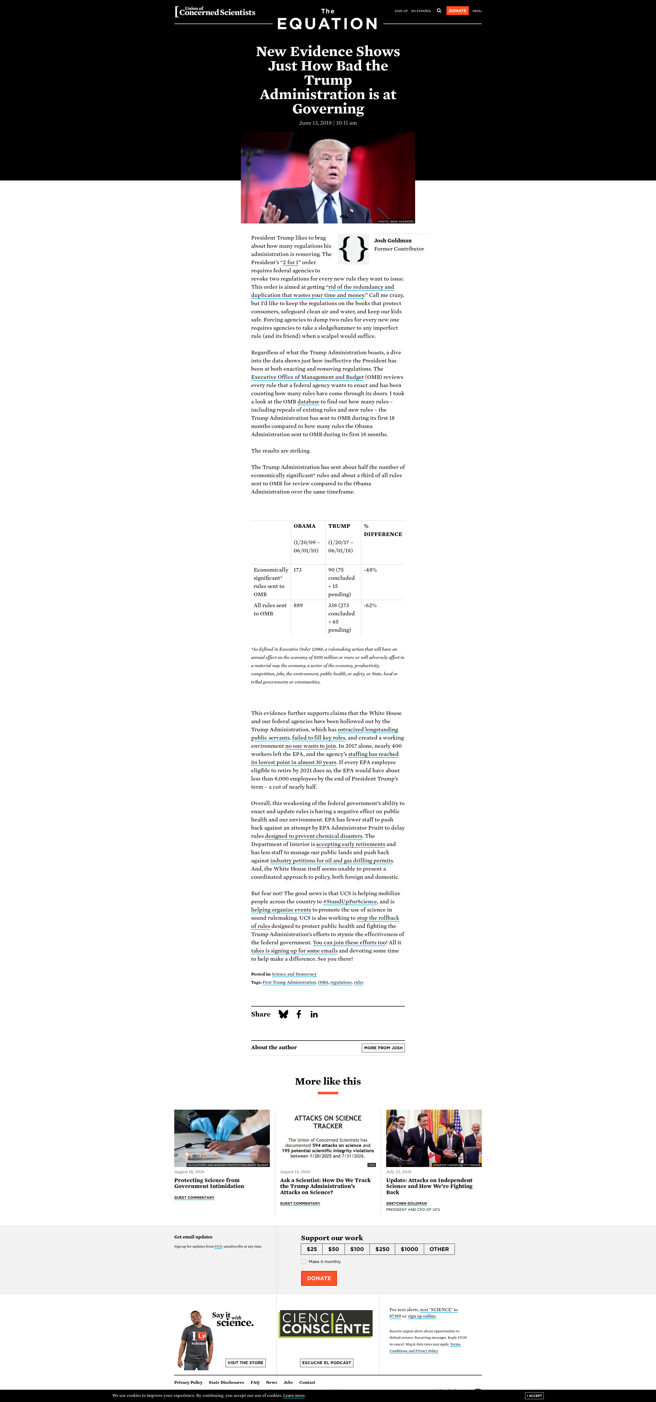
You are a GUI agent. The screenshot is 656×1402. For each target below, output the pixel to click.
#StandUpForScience (350, 901)
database (309, 402)
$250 (382, 1249)
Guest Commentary (194, 1197)
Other (439, 1249)
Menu (477, 11)
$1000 (409, 1249)
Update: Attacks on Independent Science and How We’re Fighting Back (429, 1186)
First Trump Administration (289, 982)
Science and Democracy (294, 974)
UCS (218, 1246)
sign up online (422, 1316)
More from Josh (383, 1048)
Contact (307, 1382)
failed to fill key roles (318, 738)
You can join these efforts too (349, 942)
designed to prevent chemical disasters (313, 836)
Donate (458, 10)
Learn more (294, 1395)
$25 (312, 1249)
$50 (333, 1249)
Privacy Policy (188, 1382)
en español (421, 11)
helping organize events (281, 910)
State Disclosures (226, 1382)
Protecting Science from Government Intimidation (209, 1183)
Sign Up (401, 11)
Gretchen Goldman (406, 1203)
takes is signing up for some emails (294, 951)
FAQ (255, 1382)
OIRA (323, 982)
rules (358, 982)
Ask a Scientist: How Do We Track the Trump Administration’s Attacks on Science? (325, 1186)
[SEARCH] (439, 11)
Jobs (288, 1382)
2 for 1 (290, 262)
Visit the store (245, 1363)
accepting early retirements (350, 844)
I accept (534, 1396)
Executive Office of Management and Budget (307, 377)
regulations (341, 982)
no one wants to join (310, 746)
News (271, 1382)
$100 (357, 1249)
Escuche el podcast (326, 1363)
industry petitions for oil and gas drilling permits (331, 861)
